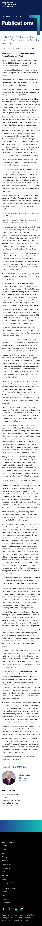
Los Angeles (6, 868)
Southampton (7, 903)
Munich (4, 899)
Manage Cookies (8, 918)
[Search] (34, 4)
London (4, 891)
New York (22, 781)
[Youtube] (22, 909)
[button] (33, 49)
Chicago (5, 857)
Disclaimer (6, 915)
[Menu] (38, 4)
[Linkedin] (10, 909)
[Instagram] (16, 909)
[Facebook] (3, 909)
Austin (4, 849)
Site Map (30, 915)
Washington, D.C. (8, 883)
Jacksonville (6, 864)
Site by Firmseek (24, 918)
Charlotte (5, 853)
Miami (4, 872)
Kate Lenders (6, 797)
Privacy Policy (18, 915)
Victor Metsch (25, 775)
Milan (3, 895)
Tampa (4, 879)
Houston (5, 861)
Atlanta (4, 846)
